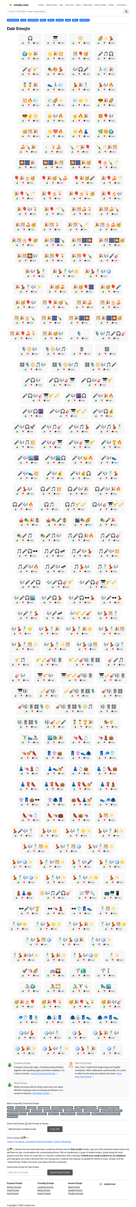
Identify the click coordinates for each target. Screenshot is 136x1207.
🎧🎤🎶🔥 (22, 504)
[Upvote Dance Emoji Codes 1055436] (21, 291)
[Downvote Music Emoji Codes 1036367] (109, 338)
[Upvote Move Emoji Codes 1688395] (73, 975)
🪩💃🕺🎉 (85, 1048)
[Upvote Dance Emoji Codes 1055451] (103, 835)
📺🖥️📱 (112, 893)
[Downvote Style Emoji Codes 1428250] (106, 789)
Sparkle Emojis (75, 1190)
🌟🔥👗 (81, 131)
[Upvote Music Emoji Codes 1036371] (26, 711)
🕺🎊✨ (108, 908)
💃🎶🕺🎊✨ (100, 846)
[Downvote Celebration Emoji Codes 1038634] (107, 214)
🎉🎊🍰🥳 (25, 224)
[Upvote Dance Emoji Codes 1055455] (18, 960)
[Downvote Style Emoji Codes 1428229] (54, 820)
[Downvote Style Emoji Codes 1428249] (79, 820)
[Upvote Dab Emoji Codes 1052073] (98, 74)
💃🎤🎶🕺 (22, 831)
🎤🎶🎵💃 (79, 426)
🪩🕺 (111, 1048)
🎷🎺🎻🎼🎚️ (49, 660)
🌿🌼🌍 (106, 131)
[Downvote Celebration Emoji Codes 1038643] (110, 183)
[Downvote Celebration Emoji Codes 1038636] (107, 322)
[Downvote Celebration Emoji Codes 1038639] (25, 214)
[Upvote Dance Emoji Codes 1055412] (107, 882)
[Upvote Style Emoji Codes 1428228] (21, 1022)
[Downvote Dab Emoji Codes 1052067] (79, 120)
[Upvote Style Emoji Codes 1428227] (99, 773)
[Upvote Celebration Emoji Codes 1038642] (20, 260)
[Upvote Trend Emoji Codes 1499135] (79, 897)
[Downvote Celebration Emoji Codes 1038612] (24, 307)
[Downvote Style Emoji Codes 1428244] (79, 742)
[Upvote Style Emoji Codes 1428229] (48, 820)
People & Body (87, 5)
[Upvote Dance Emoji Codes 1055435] (63, 944)
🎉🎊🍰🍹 (81, 209)
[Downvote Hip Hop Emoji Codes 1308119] (53, 556)
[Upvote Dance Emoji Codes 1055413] (107, 960)
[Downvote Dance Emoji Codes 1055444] (84, 960)
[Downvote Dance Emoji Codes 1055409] (75, 1037)
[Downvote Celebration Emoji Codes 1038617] (23, 198)
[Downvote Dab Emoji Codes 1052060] (54, 89)
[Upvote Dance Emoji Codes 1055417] (98, 820)
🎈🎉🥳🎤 (84, 178)
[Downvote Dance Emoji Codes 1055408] (80, 571)
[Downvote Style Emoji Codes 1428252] (28, 820)
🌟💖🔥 (55, 131)
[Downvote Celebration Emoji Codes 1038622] (110, 245)
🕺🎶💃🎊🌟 (113, 924)
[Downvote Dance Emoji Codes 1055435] (69, 944)
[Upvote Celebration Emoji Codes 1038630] (49, 291)
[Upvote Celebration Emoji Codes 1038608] (74, 1006)
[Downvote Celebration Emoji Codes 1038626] (106, 229)
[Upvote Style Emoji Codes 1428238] (73, 1022)
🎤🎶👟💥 (28, 473)
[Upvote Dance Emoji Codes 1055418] (100, 913)
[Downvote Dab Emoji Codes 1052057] (104, 58)
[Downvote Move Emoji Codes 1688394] (54, 975)
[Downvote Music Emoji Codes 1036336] (80, 353)
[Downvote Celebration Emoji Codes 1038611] (82, 307)
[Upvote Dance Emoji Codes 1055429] (100, 618)
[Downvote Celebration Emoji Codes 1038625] (77, 322)
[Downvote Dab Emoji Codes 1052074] (79, 74)
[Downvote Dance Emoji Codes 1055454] (24, 882)
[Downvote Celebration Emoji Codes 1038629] (110, 198)
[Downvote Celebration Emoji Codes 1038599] (54, 307)
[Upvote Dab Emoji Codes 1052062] (48, 74)
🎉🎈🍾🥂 (24, 193)
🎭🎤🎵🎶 (50, 535)
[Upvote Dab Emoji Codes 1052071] (98, 89)
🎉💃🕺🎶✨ (28, 287)
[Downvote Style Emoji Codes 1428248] (79, 773)
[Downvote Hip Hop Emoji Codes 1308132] (26, 571)
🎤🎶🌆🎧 (76, 395)
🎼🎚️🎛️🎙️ (28, 722)
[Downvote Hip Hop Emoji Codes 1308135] (107, 556)
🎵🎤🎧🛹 (54, 551)
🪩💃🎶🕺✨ (55, 1048)
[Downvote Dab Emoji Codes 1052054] (79, 89)
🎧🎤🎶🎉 (78, 489)
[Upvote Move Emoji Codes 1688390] (23, 991)
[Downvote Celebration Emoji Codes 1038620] (50, 229)
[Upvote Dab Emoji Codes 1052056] (23, 120)
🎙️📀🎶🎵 (55, 349)
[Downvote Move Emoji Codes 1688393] (107, 727)
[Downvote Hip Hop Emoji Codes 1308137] (101, 400)
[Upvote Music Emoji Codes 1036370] (100, 509)
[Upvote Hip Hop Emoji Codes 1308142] (71, 431)
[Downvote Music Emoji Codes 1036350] (109, 540)
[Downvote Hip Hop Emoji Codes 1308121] (110, 447)
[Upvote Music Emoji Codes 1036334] (23, 43)
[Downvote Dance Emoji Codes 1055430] (80, 866)
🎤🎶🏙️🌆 (28, 458)
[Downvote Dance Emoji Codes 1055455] (24, 960)
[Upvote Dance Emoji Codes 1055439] (71, 633)
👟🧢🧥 (108, 799)
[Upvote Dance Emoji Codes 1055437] (70, 835)
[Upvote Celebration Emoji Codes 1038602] (20, 167)
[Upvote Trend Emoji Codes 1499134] (73, 136)
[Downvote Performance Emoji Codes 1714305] (55, 524)
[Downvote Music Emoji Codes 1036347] (46, 695)
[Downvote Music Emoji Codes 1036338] (77, 338)
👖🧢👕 (107, 753)
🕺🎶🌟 (19, 924)
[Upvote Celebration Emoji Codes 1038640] (17, 322)
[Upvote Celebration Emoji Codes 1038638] (18, 229)
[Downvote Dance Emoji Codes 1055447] (36, 944)
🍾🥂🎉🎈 (79, 147)
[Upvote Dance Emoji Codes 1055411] (17, 493)
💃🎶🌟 (49, 831)
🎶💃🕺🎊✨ (24, 644)
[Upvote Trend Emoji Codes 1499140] (73, 991)
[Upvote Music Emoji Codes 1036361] (105, 680)
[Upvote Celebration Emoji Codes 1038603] (99, 151)
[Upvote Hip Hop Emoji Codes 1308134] (75, 462)
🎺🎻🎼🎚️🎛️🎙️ (80, 691)
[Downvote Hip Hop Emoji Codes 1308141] (31, 416)
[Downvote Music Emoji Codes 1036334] (28, 43)
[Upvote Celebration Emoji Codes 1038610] (73, 167)
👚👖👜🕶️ (29, 799)
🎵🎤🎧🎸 (110, 535)
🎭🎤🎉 (108, 520)
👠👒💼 (55, 815)
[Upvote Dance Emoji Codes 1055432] (79, 649)
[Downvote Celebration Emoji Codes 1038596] (106, 167)
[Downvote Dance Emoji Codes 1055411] (23, 493)
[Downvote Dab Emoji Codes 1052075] (104, 43)
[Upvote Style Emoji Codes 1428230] (100, 1022)
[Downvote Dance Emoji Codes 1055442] (110, 633)
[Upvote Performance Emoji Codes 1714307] (48, 727)
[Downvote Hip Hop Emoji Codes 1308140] (26, 618)
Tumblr (56, 1142)
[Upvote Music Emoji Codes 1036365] (48, 897)
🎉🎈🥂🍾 (54, 209)
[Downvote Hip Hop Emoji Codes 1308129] (106, 478)
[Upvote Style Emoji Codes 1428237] (47, 789)
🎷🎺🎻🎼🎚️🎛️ (84, 660)
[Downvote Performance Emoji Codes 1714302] (80, 447)
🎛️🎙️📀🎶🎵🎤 (100, 364)
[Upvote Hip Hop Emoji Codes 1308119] (47, 556)
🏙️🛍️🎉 (55, 737)
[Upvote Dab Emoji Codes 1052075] (98, 43)
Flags (61, 5)
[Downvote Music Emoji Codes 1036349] (27, 353)
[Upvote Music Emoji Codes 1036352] (21, 727)
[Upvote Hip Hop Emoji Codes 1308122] (74, 602)
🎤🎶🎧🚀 (24, 426)
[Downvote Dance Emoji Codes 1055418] (106, 913)
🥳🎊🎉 (30, 131)
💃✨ (114, 877)
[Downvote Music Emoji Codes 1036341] (18, 680)
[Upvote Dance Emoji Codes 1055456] (58, 276)
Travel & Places (121, 5)
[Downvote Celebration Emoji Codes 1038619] (110, 1006)
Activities (41, 5)
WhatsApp (66, 1142)
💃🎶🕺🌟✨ (78, 831)
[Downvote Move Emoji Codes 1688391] (104, 975)
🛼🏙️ (106, 986)
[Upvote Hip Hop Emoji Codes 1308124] (74, 556)
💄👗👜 (24, 893)
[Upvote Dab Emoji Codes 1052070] (73, 58)
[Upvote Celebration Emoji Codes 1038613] (74, 198)
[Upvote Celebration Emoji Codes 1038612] (18, 307)
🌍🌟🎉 (30, 53)
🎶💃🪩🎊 (87, 644)
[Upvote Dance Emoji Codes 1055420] (41, 835)
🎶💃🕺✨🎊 (57, 644)
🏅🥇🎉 (30, 84)
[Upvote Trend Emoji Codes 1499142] (100, 804)
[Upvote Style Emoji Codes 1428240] (99, 758)
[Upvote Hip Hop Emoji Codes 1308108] (15, 509)
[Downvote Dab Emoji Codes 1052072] (104, 105)
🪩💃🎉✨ (25, 1048)
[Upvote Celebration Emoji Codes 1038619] (104, 1006)
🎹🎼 (23, 691)
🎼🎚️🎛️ (108, 706)
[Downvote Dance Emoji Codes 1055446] (66, 851)
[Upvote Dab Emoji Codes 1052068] (73, 105)
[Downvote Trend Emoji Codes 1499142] (106, 804)
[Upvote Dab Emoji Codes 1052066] (23, 89)
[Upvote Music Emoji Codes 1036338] (71, 338)
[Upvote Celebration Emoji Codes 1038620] (44, 229)
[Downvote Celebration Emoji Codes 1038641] (82, 291)
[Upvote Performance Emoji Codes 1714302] (74, 447)
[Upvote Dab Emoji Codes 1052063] (23, 136)
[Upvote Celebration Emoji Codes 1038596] (100, 167)
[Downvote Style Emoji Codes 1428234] (80, 913)
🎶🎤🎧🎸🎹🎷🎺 (97, 582)
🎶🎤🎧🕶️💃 (81, 597)
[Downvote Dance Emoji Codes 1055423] (54, 882)
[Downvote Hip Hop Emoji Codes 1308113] (27, 913)
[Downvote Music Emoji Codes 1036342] (21, 695)
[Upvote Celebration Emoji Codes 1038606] (47, 183)
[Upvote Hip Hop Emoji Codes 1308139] (48, 571)
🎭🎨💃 (55, 69)
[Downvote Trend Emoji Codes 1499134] (79, 136)
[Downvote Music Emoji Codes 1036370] (106, 509)
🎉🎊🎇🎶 (27, 255)
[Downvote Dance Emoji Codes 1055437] (76, 835)
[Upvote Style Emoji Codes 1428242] (48, 773)
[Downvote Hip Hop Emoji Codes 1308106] (106, 571)
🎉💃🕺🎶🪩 (98, 271)
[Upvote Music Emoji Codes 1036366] (77, 664)
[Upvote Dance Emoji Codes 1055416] (44, 1037)
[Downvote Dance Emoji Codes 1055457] (34, 851)
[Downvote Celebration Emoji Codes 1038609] (23, 245)
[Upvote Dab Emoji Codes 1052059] (98, 120)
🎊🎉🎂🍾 (24, 318)
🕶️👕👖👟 (81, 908)
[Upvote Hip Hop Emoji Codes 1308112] (73, 540)
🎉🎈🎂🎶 (111, 193)
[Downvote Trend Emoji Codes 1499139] (104, 136)
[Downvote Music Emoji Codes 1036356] (54, 353)
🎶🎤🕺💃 (28, 613)
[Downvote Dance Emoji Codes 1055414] (47, 633)
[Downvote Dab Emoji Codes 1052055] (54, 120)
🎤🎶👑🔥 (82, 458)
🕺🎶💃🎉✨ (80, 924)
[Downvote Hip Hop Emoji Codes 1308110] (25, 556)
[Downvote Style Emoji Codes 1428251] (27, 758)
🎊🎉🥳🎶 (52, 333)
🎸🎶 (20, 675)
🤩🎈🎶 (106, 116)
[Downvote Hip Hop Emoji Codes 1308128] (106, 493)
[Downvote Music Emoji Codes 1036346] (44, 680)
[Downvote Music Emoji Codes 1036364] (78, 695)
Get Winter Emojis (41, 1093)
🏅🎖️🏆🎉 (82, 722)
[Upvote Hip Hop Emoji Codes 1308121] (104, 447)
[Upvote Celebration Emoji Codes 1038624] (74, 214)
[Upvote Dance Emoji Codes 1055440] (44, 866)
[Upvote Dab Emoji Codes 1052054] (73, 89)
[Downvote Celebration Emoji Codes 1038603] (105, 151)
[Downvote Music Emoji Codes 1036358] (47, 664)
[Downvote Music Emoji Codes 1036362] (31, 369)
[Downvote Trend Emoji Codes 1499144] (28, 742)
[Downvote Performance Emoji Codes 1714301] (27, 524)
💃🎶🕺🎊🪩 (68, 846)
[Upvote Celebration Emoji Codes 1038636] (101, 322)
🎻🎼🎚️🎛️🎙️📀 (34, 706)
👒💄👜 (106, 737)
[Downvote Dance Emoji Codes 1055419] (112, 649)
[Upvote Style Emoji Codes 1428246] (74, 789)
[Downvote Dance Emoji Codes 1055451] (109, 835)
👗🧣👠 (28, 784)
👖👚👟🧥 (80, 753)
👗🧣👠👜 (54, 784)
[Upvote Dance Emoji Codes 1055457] (28, 851)
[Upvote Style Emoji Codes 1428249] (73, 820)
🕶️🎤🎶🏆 (29, 908)
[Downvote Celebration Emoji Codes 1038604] (21, 338)
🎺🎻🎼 (48, 691)
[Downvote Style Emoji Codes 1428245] (53, 758)
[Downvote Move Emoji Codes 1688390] (28, 991)
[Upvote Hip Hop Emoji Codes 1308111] (43, 493)
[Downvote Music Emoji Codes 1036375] (66, 416)
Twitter (10, 1142)
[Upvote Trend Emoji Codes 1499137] (23, 975)
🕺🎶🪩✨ (100, 939)
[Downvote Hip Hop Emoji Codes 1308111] (49, 493)
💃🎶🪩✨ (22, 862)
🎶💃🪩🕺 (114, 644)
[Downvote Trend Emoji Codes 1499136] (54, 742)
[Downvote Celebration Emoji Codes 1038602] (25, 167)
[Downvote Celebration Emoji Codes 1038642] (25, 260)
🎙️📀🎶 (29, 349)
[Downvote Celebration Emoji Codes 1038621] (23, 183)
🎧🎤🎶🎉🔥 (108, 489)
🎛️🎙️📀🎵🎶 (33, 364)
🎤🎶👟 (109, 458)
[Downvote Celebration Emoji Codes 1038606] (53, 183)
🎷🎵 (20, 660)
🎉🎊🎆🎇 (81, 240)
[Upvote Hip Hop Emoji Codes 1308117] (70, 493)
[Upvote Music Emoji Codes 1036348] (101, 711)
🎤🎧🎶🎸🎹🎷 (97, 380)
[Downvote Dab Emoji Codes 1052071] (104, 89)
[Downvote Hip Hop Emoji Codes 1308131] (101, 416)
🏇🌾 (109, 722)
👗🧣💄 (108, 784)
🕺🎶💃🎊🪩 (38, 939)
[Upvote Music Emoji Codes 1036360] (52, 587)
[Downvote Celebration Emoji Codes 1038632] (50, 198)
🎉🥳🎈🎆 (83, 287)
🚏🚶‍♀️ (106, 970)
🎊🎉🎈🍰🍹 (23, 333)
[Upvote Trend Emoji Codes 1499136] (48, 742)
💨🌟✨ (81, 100)
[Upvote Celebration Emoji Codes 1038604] (15, 338)
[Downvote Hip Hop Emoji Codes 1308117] (76, 493)
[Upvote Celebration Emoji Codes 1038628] (70, 229)
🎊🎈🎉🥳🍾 (55, 302)
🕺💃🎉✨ (55, 955)
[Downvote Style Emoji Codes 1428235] (80, 804)
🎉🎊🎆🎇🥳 (111, 240)
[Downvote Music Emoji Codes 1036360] (58, 587)
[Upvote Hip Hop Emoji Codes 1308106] (100, 571)
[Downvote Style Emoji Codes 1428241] (54, 804)
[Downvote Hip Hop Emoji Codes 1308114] (26, 478)
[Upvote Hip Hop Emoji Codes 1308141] (25, 416)
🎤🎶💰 (54, 473)
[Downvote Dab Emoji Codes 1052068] (79, 105)
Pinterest (39, 1142)
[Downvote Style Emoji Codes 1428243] (22, 897)
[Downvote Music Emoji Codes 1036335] (54, 43)
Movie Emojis (43, 1190)
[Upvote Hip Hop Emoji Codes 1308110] (20, 556)
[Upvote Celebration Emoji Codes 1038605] (101, 260)
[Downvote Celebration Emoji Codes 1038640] (23, 322)
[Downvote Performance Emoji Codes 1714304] (81, 727)
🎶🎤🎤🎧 (30, 582)
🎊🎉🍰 (84, 302)
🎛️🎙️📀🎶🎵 (65, 364)
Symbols (111, 5)
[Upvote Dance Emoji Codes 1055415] (19, 1037)
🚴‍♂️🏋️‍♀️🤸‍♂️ (81, 986)
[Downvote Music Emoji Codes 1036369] (99, 369)
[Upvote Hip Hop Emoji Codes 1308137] (96, 400)
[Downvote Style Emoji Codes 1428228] (26, 1022)
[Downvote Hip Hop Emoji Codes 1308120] (28, 587)
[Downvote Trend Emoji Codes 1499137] (28, 975)
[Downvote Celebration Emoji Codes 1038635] (109, 291)
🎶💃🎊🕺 (107, 613)
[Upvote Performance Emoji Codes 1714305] (49, 524)
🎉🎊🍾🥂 (78, 224)
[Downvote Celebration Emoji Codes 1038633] (51, 338)
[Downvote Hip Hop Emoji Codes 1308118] (53, 478)
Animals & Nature (51, 5)
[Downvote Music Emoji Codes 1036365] (54, 897)
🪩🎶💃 (27, 1033)
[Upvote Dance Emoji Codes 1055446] (60, 851)
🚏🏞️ (80, 970)
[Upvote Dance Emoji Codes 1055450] (98, 1037)
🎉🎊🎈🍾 (81, 255)
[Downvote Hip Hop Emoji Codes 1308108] (21, 509)
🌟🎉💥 (55, 53)
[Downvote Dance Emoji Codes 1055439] (77, 633)
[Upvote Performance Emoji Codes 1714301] (22, 524)
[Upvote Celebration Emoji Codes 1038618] (46, 167)
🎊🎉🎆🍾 (51, 318)
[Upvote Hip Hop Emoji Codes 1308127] (68, 400)
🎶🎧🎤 (81, 69)
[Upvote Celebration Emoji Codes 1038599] (48, 307)
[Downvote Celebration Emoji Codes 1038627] (50, 1006)
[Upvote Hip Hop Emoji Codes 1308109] (21, 462)
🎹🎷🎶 (45, 675)
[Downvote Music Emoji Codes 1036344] (31, 385)
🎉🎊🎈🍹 (54, 255)
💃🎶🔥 (106, 84)
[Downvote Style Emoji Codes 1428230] (106, 1022)
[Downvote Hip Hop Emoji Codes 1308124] (80, 556)
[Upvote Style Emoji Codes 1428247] (47, 1022)
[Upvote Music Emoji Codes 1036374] (90, 587)
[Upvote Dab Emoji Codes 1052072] (98, 105)
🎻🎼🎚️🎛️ (112, 691)
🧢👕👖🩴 (28, 1017)
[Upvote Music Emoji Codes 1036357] (54, 385)
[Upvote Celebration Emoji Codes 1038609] (17, 245)
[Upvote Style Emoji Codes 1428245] (47, 758)
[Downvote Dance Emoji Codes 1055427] (99, 944)
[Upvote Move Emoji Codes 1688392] (98, 991)
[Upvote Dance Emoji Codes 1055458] (106, 929)
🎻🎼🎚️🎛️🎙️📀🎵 (74, 706)
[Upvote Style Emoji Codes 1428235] (74, 804)
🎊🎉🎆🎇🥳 (109, 318)
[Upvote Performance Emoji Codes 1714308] (17, 540)
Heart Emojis (13, 1190)
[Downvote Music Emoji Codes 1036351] (79, 618)
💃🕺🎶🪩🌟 (111, 862)
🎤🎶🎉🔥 (103, 395)
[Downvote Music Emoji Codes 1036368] (75, 680)
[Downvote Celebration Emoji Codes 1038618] (52, 167)
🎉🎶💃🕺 (35, 271)
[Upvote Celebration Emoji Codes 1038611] (77, 307)
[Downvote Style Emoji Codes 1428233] (27, 773)
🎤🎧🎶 (33, 380)
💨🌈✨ (55, 100)
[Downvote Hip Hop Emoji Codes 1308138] (79, 478)
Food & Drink (69, 5)
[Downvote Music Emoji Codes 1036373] (73, 711)
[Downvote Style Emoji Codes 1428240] (105, 758)
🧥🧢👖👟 (107, 1017)
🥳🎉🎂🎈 (24, 1002)
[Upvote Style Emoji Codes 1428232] (22, 804)
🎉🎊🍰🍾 (109, 209)
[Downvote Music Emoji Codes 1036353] (50, 447)
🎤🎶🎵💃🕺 (109, 426)
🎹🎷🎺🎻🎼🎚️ (77, 675)
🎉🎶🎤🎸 (109, 255)
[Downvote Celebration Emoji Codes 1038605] (107, 260)
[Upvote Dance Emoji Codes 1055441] (48, 1053)
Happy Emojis (44, 1193)
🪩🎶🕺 (52, 1033)
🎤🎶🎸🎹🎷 (81, 442)
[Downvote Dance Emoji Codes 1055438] (46, 929)
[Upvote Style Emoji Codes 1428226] (48, 913)
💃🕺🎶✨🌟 (85, 877)
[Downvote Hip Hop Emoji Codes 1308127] (74, 400)
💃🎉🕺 (81, 84)
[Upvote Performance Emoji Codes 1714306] (100, 524)
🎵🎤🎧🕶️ (27, 551)
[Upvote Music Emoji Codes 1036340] (41, 509)
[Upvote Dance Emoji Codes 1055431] (48, 960)
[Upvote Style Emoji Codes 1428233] (22, 773)
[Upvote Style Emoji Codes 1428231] (21, 789)
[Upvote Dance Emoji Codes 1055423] (48, 882)
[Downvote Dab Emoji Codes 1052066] (28, 89)
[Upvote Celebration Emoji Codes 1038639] (20, 214)
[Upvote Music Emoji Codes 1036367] (103, 338)
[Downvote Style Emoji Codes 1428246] (80, 789)
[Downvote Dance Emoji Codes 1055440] (50, 866)
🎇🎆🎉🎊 (53, 162)
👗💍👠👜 (107, 768)
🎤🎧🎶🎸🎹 (61, 380)
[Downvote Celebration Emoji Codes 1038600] (53, 260)
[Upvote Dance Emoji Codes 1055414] (41, 633)
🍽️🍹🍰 (53, 147)
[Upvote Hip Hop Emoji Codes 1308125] (17, 431)
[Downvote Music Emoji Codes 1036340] (47, 509)
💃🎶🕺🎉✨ (110, 831)
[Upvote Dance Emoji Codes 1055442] (104, 633)
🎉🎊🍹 (52, 224)
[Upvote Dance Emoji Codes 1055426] (14, 866)
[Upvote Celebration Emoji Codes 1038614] (47, 245)
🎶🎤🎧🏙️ (24, 597)
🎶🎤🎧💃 (51, 597)
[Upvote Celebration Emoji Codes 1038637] (47, 214)
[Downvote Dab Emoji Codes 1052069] (54, 58)
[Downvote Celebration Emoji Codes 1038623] (78, 151)
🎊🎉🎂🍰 (110, 302)
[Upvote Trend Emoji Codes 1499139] (98, 136)
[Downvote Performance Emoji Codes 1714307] (54, 727)
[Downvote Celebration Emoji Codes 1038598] (26, 151)
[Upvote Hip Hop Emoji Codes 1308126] (47, 618)
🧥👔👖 (54, 1017)
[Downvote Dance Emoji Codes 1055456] (64, 276)
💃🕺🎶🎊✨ (52, 862)
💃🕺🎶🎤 (81, 862)
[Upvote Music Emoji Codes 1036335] (48, 43)
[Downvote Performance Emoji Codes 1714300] (81, 524)
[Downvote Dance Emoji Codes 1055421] (17, 929)
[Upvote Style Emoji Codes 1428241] (48, 804)
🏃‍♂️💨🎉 (106, 69)
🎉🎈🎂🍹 (51, 193)
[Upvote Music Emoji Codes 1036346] (38, 680)
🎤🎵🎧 (106, 53)
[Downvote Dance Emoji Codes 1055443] (110, 866)
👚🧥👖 (55, 799)
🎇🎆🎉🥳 (80, 162)
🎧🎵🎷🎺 (75, 504)
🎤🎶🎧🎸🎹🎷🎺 (68, 411)
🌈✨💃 (106, 38)
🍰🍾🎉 (28, 147)
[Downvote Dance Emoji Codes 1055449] (55, 649)
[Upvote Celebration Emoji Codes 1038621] (17, 183)
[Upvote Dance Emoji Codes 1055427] (93, 944)
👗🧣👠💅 (81, 784)
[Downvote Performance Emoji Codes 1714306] (106, 524)
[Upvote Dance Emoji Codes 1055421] (12, 929)
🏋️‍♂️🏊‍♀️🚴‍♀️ (30, 737)
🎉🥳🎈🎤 (110, 287)
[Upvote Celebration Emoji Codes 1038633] (45, 338)
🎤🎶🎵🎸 (51, 426)
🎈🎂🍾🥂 (107, 162)
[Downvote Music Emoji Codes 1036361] (110, 680)
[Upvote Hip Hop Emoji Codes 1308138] (73, 478)
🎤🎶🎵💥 (24, 442)
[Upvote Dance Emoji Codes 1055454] (18, 882)
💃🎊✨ (106, 815)
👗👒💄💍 (29, 768)
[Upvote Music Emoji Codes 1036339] (73, 43)
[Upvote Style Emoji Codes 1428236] (73, 758)
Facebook (19, 1142)
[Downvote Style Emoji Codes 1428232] (27, 804)
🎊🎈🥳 (81, 53)
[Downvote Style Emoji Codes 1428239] (104, 742)
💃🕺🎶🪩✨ (25, 877)
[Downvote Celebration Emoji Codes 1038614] (53, 245)
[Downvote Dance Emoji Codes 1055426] (20, 866)
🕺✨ (114, 955)
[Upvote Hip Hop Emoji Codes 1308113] (22, 913)
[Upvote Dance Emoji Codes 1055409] (69, 1037)
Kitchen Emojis (14, 1187)
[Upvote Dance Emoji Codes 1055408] (74, 571)
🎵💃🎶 (82, 566)
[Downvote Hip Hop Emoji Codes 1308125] (23, 431)
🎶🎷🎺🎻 (80, 613)
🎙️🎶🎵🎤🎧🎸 (110, 333)
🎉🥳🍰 (57, 287)
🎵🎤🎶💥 (109, 551)
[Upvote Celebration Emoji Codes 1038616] (103, 307)
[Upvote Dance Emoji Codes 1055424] (78, 1053)
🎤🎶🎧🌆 (32, 411)
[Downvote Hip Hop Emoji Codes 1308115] (23, 602)
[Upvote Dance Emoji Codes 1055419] (107, 649)
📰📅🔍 (87, 893)
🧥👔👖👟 (80, 1017)
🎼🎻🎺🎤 (55, 722)
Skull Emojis (74, 1187)
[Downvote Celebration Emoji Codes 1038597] (50, 431)
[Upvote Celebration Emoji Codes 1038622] (104, 245)
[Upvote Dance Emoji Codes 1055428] (15, 835)
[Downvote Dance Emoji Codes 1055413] (112, 960)
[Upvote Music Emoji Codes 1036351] (73, 618)
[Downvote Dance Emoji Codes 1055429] (106, 618)
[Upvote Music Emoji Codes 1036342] (15, 695)
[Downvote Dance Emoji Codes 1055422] (34, 276)
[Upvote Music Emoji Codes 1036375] (60, 416)
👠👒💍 (30, 815)
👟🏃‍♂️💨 (55, 84)
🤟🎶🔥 (55, 116)
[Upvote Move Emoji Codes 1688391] (98, 975)
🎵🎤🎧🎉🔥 (80, 535)
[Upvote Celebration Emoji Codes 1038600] (47, 260)
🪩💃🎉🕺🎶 (106, 1033)
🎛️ (107, 349)
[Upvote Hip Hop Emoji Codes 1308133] (104, 602)
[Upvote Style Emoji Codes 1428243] (16, 897)
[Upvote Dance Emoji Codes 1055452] (73, 929)
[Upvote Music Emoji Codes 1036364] (72, 695)
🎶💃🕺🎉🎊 (111, 628)
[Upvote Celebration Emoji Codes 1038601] (17, 1006)
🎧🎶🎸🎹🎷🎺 (108, 504)
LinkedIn (30, 1142)
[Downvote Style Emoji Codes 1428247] (53, 1022)
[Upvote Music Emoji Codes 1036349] (22, 353)
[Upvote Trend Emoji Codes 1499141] (105, 897)
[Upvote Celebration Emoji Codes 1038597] (44, 431)
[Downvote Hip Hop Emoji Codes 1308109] (26, 462)
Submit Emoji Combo (60, 1172)
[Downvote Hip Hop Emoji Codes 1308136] (50, 602)
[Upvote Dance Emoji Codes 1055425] (14, 633)
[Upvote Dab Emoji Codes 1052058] (48, 105)
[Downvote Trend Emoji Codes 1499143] (54, 136)
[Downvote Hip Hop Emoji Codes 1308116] (107, 431)
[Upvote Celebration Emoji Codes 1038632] (44, 198)
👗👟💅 (55, 768)
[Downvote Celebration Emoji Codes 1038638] (24, 229)
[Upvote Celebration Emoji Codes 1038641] (76, 291)
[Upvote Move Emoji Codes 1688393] (101, 727)
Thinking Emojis (75, 1193)
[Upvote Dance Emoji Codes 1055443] (104, 866)
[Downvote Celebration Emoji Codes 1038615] (82, 183)
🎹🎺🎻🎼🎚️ (112, 675)
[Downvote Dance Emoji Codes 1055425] (20, 633)
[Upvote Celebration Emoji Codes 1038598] (21, 151)
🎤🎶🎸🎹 (51, 442)
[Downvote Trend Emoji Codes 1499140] (79, 991)
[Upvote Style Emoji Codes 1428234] (74, 913)
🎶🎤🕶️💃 (111, 597)
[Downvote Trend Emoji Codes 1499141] (110, 897)
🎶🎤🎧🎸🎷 (60, 582)
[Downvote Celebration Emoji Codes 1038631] (80, 260)
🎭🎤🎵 (25, 535)
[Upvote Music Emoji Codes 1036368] (69, 680)
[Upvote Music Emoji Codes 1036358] (41, 664)
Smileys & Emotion (100, 5)
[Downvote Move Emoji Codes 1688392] (104, 991)
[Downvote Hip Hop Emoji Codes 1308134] (81, 462)
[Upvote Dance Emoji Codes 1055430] (74, 866)
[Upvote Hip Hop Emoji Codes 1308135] (101, 556)
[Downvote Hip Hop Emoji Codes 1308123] (54, 462)
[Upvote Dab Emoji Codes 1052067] (73, 120)
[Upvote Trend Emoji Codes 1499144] (23, 742)
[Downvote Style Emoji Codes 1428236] (79, 758)
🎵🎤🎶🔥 (28, 566)
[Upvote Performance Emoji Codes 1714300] (75, 524)
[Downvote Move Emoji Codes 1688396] (54, 991)
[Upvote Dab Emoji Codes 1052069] (48, 58)
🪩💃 (77, 1033)
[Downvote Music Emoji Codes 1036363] (95, 385)
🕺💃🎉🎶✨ (25, 955)
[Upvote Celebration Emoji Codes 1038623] (72, 151)
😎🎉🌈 (106, 100)
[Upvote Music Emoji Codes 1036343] (13, 664)
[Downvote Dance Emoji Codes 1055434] (99, 851)
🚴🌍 (30, 986)
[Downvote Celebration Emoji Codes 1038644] (50, 322)
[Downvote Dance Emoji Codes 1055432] (85, 649)
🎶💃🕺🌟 (22, 628)
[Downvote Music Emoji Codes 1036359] (64, 369)
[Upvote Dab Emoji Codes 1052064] (23, 105)
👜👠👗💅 (81, 799)
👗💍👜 (81, 768)
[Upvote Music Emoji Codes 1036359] (58, 369)
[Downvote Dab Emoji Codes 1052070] (79, 58)
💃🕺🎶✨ (55, 877)
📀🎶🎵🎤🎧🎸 (55, 893)
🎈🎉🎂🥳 (24, 178)
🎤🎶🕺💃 (107, 473)
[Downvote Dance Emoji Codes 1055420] (47, 835)
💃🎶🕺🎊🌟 (35, 846)
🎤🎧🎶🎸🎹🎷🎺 (40, 395)
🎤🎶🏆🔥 (111, 442)
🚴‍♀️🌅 (55, 986)
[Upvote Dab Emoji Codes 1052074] (73, 74)
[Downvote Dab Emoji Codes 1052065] (28, 74)
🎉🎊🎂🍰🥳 (108, 224)
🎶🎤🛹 (54, 613)
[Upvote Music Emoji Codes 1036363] (89, 385)
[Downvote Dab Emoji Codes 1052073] (104, 74)
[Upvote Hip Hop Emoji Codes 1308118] (47, 478)
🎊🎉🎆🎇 (79, 318)
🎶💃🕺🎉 (49, 628)
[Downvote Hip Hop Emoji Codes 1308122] (80, 602)
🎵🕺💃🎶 (107, 566)
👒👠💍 (81, 737)
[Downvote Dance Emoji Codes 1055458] (111, 929)
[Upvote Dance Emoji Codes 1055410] (104, 1053)
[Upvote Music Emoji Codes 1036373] (67, 711)
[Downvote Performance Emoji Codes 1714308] (23, 540)
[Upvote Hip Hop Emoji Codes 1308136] (44, 602)
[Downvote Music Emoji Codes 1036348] (107, 711)
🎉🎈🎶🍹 (27, 209)
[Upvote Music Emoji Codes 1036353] (44, 447)
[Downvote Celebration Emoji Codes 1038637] (53, 214)
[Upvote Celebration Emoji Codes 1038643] (104, 183)
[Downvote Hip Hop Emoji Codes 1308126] (53, 618)
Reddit (48, 1142)
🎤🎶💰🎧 (80, 473)
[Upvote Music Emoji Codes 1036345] (108, 664)
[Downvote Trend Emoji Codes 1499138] (52, 151)
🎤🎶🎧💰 (103, 411)
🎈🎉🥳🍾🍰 (54, 178)
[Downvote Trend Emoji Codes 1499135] (85, 897)
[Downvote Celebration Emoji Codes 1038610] (79, 167)
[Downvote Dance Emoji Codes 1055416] (50, 1037)
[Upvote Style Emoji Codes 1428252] (23, 820)
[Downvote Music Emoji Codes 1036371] (32, 711)
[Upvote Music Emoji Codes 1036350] (103, 540)
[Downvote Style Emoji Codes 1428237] (53, 789)
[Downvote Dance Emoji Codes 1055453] (23, 649)
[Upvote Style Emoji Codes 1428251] (22, 758)
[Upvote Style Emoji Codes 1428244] (73, 742)
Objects (78, 5)
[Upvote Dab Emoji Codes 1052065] (23, 74)
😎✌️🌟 (30, 116)
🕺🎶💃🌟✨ (48, 924)
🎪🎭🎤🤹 (56, 520)
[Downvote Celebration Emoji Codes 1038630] (55, 291)
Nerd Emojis (13, 1193)
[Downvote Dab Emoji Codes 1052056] (28, 120)
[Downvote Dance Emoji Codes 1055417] (104, 820)
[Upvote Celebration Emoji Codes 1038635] (103, 291)
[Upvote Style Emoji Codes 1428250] (100, 789)
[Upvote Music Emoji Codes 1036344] (25, 385)
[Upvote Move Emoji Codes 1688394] (48, 975)
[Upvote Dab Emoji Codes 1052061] (23, 58)
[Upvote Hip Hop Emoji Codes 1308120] (23, 587)
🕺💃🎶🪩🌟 (85, 955)
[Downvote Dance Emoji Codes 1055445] (96, 276)
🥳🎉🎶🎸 (111, 1002)
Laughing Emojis (45, 1187)
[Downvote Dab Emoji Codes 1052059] (104, 120)
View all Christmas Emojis (43, 1073)
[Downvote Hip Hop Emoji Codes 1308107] (107, 462)
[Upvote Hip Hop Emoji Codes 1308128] (100, 493)
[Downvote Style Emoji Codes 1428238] (79, 1022)
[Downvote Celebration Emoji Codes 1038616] (109, 307)
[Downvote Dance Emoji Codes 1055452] (79, 929)
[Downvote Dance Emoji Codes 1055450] (104, 1037)
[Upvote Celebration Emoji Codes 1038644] (44, 322)
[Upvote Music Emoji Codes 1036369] (93, 369)
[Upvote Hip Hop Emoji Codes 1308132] (21, 571)
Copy (37, 43)
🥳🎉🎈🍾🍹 (81, 1002)
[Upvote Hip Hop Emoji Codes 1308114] (21, 478)
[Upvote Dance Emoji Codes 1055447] (31, 944)
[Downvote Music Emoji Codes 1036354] (74, 509)
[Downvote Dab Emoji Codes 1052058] (54, 105)
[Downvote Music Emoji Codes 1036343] (18, 664)
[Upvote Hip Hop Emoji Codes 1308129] (100, 478)
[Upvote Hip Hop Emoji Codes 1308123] (48, 462)
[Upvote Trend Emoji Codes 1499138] (46, 151)
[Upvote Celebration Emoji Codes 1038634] (101, 214)
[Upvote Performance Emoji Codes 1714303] (43, 540)
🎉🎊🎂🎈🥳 (24, 240)
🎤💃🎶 (25, 489)
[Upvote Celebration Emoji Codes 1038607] (74, 245)
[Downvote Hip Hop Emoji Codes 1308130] (23, 447)
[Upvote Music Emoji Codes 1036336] (74, 353)
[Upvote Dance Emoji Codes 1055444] (78, 960)
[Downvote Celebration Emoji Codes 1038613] (80, 198)
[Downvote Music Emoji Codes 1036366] (82, 664)
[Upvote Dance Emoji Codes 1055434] (93, 851)
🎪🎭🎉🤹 (29, 520)
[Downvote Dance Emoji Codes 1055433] (24, 1053)
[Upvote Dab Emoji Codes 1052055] (48, 120)
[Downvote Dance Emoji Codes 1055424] (84, 1053)
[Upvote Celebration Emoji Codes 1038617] (17, 198)
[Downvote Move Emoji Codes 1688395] (79, 975)
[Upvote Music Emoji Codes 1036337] (99, 353)
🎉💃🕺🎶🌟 (65, 271)
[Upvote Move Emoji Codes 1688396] (48, 991)
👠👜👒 (81, 815)
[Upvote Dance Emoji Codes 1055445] (90, 276)
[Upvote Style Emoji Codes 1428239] (98, 742)
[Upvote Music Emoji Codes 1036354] (68, 509)
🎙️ (79, 333)
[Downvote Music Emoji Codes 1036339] (79, 43)
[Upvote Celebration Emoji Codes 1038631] (74, 260)
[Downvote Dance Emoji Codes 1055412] (112, 882)
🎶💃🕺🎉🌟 (79, 628)
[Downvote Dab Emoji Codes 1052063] (28, 136)
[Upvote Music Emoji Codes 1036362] (25, 369)
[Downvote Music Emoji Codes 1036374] (96, 587)
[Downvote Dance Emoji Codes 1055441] (54, 1053)
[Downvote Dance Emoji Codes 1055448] (84, 882)
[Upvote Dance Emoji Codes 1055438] (41, 929)
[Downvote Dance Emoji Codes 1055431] (54, 960)
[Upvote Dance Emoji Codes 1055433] (18, 1053)
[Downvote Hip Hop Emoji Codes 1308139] (54, 571)
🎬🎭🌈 (83, 520)
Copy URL (55, 1129)
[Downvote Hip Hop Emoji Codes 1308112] (79, 540)
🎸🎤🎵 (116, 660)
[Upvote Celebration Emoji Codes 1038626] (100, 229)
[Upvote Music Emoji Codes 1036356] (48, 353)
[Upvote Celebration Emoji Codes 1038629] (104, 198)
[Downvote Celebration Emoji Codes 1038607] (80, 245)
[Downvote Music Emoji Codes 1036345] (114, 664)
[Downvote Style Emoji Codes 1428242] (54, 773)
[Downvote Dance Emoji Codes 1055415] (25, 1037)
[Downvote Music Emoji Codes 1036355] (110, 695)
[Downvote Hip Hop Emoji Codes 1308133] (110, 602)
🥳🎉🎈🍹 (51, 1002)
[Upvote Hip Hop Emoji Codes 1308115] (17, 602)
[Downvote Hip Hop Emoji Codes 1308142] (77, 431)
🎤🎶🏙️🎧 (55, 458)
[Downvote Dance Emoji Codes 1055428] (21, 835)
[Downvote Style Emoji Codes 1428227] (105, 773)
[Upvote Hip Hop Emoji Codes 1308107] (101, 462)
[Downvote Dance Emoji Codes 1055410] (110, 1053)
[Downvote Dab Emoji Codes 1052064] (28, 105)
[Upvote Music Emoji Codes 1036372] (33, 400)
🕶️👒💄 (55, 908)
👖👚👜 (54, 753)
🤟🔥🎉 (81, 116)
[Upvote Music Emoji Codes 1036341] (13, 680)
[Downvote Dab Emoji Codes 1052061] (28, 58)
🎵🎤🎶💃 (81, 551)
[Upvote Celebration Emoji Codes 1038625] (71, 322)
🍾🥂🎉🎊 (107, 147)
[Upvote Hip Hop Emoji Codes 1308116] (101, 431)
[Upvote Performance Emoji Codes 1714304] (75, 727)
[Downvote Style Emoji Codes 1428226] (54, 913)
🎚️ (81, 349)
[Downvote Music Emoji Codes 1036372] (39, 400)
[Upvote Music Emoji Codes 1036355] (105, 695)
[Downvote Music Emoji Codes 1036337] (105, 353)
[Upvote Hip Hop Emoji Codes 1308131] (96, 416)
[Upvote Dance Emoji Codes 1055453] (17, 649)
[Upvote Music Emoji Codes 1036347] (41, 695)
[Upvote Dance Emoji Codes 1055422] (28, 276)
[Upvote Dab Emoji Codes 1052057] (98, 58)
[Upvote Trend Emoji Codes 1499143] (48, 136)
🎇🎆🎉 (27, 162)
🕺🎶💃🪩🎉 (70, 939)
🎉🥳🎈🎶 (25, 302)
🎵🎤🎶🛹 (55, 566)
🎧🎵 (49, 504)
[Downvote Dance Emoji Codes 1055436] (26, 291)
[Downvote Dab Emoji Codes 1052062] (54, 74)
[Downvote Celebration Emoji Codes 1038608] (80, 1006)
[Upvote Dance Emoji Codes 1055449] (49, 649)
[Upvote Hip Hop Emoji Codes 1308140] (21, 618)
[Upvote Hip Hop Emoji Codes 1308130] (17, 447)
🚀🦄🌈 (30, 970)
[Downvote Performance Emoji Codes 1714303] (49, 540)
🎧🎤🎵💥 (50, 489)
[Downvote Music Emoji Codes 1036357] (60, 385)
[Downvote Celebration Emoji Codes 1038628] (76, 229)
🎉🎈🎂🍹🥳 (81, 193)
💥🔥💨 (30, 100)
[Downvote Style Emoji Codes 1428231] (26, 789)
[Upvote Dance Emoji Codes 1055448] (78, 882)
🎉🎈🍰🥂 (111, 178)
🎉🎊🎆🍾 (54, 240)
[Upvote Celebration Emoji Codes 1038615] (77, 183)
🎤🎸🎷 (30, 69)
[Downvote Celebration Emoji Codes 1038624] (80, 214)
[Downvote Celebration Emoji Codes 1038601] (23, 1006)
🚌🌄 (55, 970)
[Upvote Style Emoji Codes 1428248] (73, 773)
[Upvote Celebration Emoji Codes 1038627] (44, 1006)
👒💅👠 (29, 753)
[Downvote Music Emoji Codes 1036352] (26, 727)
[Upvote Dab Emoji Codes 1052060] (48, 89)
